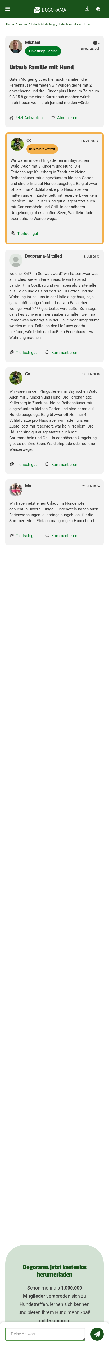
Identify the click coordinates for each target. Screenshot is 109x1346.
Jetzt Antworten (29, 117)
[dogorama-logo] (50, 9)
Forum (23, 24)
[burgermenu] (7, 9)
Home (10, 24)
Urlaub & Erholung (43, 24)
